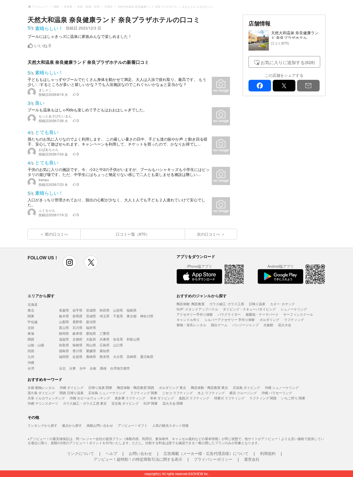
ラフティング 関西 (263, 398)
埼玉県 (104, 315)
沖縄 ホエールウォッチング (89, 398)
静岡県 (64, 333)
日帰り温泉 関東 (100, 387)
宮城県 (91, 310)
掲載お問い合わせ (100, 425)
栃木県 (64, 315)
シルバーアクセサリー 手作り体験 (229, 319)
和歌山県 (133, 339)
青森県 (64, 310)
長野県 (77, 321)
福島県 (132, 310)
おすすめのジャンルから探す (201, 295)
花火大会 (284, 324)
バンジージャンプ (245, 324)
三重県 (104, 333)
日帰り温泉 (257, 303)
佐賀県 (77, 356)
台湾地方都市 (120, 368)
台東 (72, 368)
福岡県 (64, 356)
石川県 (77, 327)
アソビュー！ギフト (133, 425)
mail (308, 85)
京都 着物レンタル (41, 387)
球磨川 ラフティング (229, 398)
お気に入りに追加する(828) (288, 62)
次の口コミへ (208, 234)
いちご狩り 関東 (293, 398)
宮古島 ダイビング (125, 403)
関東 (31, 315)
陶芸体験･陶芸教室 (190, 303)
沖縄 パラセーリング (276, 392)
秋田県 (104, 310)
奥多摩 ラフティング (130, 398)
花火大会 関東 (172, 403)
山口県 (118, 344)
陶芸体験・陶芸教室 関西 (135, 387)
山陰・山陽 (36, 344)
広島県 (104, 344)
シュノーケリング (293, 309)
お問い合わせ (140, 453)
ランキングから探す (42, 425)
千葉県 (118, 315)
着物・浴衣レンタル (191, 324)
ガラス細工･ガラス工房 (226, 303)
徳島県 (64, 350)
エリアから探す (41, 295)
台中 (82, 368)
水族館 (268, 324)
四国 (31, 350)
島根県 (77, 344)
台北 (62, 368)
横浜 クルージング (243, 392)
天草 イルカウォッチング (46, 398)
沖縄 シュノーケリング (282, 387)
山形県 (118, 310)
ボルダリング (269, 319)
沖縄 (31, 362)
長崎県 (91, 356)
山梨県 (64, 321)
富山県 (64, 327)
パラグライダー (229, 314)
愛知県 (91, 333)
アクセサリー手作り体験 (194, 314)
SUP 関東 (150, 403)
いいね (42, 45)
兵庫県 (104, 339)
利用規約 (268, 453)
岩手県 (77, 310)
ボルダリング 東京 (172, 387)
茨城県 (91, 315)
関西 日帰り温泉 (72, 392)
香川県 (77, 350)
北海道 (33, 304)
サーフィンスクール (298, 314)
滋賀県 (64, 339)
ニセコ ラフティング (177, 392)
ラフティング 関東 (143, 392)
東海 (31, 333)
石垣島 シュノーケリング (106, 392)
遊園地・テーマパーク (262, 314)
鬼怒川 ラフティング (194, 398)
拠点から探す (72, 425)
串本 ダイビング (162, 398)
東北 (31, 310)
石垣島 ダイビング (246, 387)
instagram (69, 262)
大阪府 (91, 339)
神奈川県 (146, 315)
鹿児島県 (146, 356)
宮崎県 (132, 356)
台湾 (31, 368)
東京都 (132, 315)
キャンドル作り (188, 319)
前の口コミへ (56, 234)
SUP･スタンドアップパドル (197, 309)
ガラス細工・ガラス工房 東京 (85, 403)
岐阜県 (77, 333)
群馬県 (77, 315)
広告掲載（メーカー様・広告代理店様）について (206, 453)
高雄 (103, 368)
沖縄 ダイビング (72, 387)
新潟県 (91, 321)
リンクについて (80, 453)
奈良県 (118, 339)
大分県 (118, 356)
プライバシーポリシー (213, 459)
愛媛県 (91, 350)
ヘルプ (111, 453)
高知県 (104, 350)
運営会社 (252, 459)
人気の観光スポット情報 (170, 425)
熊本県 (104, 356)
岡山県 (91, 344)
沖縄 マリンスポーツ (43, 403)
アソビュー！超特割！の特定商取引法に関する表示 (137, 459)
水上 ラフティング (211, 392)
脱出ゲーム (219, 324)
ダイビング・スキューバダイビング (249, 309)
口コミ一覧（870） (132, 234)
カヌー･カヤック (282, 303)
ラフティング (294, 319)
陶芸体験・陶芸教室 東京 (209, 387)
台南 (93, 368)
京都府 (77, 339)
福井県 (91, 327)
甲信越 (33, 321)
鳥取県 (64, 344)
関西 (31, 339)
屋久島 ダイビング (41, 392)
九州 (31, 356)
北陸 (31, 327)
